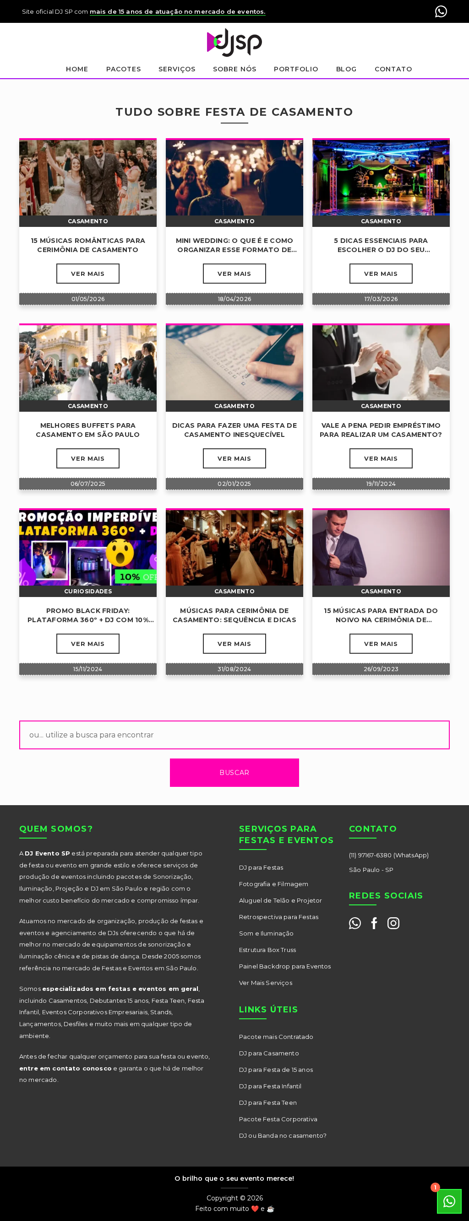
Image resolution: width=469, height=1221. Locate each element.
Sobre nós (234, 69)
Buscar (234, 773)
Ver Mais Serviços (265, 982)
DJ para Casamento (269, 1053)
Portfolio (296, 69)
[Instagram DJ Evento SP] (393, 923)
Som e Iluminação (266, 933)
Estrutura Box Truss (267, 949)
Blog (346, 69)
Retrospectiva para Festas (278, 916)
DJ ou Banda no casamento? (283, 1135)
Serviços (177, 69)
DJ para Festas (261, 867)
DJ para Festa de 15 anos (276, 1069)
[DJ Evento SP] (234, 43)
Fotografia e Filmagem (273, 884)
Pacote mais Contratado (276, 1036)
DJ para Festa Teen (268, 1102)
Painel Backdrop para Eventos (285, 966)
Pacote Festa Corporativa (278, 1119)
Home (77, 69)
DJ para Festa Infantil (270, 1086)
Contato (393, 69)
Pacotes (123, 69)
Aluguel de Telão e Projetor (280, 900)
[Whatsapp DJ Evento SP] (355, 923)
